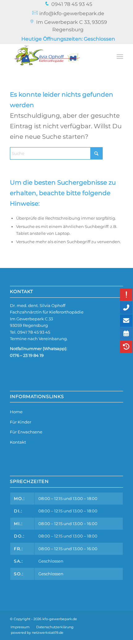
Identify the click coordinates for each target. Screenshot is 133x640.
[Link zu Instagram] (109, 619)
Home (16, 411)
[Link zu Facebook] (100, 619)
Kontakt (18, 442)
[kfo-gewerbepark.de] (55, 56)
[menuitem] (68, 4)
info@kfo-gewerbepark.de (71, 13)
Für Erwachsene (26, 431)
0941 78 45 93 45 (33, 332)
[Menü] (120, 56)
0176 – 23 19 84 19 (27, 355)
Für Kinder (20, 421)
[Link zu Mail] (118, 619)
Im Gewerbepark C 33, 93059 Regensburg (71, 26)
